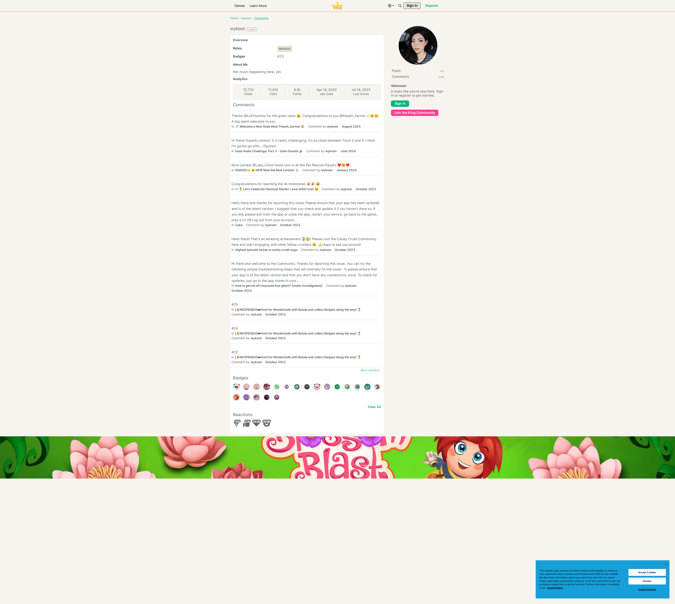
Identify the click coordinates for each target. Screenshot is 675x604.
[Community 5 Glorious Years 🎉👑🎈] (286, 386)
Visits (273, 94)
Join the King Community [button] (414, 113)
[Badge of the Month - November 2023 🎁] (367, 386)
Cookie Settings (647, 589)
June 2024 (348, 151)
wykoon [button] (332, 126)
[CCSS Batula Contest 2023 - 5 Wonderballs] (246, 397)
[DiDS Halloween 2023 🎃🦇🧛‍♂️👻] (266, 397)
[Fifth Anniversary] (236, 386)
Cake (239, 225)
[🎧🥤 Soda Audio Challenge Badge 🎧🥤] (266, 386)
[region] (602, 579)
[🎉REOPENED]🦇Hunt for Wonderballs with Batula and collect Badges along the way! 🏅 (298, 309)
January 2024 (346, 170)
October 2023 (366, 189)
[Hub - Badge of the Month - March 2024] (327, 386)
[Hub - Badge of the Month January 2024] (347, 386)
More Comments (370, 370)
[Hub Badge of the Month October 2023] (276, 397)
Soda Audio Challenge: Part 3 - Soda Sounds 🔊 (269, 151)
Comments (418, 77)
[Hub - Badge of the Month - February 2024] (337, 386)
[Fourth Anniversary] (317, 386)
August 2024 (351, 126)
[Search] (400, 5)
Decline (647, 581)
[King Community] (337, 6)
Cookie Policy (555, 587)
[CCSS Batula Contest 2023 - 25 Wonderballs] (377, 386)
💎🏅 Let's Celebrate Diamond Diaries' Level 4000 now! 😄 (276, 189)
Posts (248, 94)
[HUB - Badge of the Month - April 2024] (307, 386)
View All (374, 407)
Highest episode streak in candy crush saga (266, 250)
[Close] (666, 564)
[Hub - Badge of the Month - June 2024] (276, 386)
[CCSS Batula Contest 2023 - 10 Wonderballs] (236, 397)
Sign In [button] (400, 104)
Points (297, 94)
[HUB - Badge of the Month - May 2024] (297, 386)
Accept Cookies (647, 572)
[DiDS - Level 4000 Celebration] (256, 397)
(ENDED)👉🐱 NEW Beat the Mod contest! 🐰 (267, 170)
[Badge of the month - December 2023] (357, 386)
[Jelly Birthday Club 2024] (246, 386)
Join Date (326, 94)
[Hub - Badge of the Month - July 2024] (256, 386)
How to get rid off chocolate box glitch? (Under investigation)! (279, 285)
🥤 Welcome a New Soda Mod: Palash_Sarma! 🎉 (269, 126)
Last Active (361, 94)
